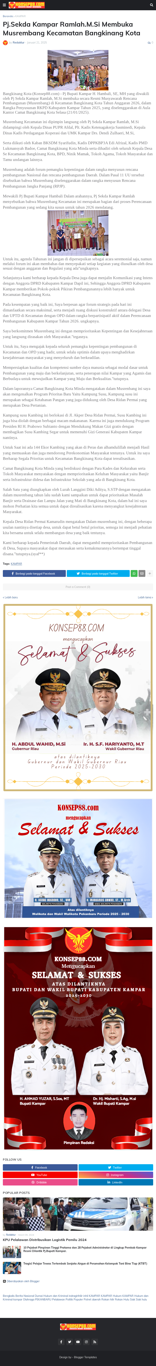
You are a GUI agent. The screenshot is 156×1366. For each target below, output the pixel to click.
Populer (78, 1299)
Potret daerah (92, 1299)
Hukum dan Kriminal (55, 1296)
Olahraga (28, 1299)
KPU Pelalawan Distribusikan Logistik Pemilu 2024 (45, 1240)
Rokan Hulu (122, 1299)
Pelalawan (58, 1299)
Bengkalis (9, 1296)
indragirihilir (76, 1296)
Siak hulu (141, 1299)
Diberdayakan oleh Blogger (23, 1281)
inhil (85, 1296)
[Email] (141, 573)
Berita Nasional (24, 1296)
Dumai (39, 1296)
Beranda (8, 16)
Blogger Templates (85, 1357)
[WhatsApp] (134, 573)
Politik (69, 1299)
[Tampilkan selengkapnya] (149, 573)
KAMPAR (20, 16)
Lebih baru (11, 597)
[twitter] (69, 1342)
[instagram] (86, 1342)
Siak (132, 1299)
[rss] (95, 1342)
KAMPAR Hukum (111, 1296)
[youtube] (78, 1342)
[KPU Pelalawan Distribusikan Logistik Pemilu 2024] (78, 1214)
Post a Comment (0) (78, 587)
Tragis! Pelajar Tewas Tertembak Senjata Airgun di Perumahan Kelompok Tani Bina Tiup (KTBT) (85, 1263)
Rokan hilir (107, 1299)
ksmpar (17, 1299)
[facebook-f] (61, 1342)
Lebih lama (144, 597)
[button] (4, 5)
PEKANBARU (43, 1299)
